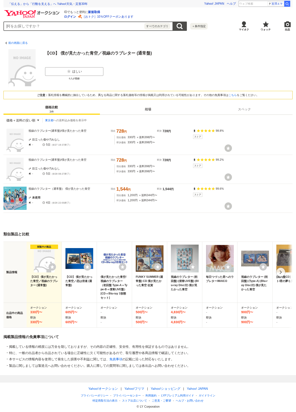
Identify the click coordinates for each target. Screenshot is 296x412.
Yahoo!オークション (103, 388)
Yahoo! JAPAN (214, 3)
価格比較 (51, 109)
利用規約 (151, 395)
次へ (280, 272)
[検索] (287, 4)
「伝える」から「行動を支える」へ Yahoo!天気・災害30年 (48, 4)
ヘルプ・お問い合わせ (190, 400)
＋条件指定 (199, 26)
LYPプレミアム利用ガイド (177, 395)
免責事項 (115, 359)
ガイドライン (207, 395)
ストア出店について (134, 400)
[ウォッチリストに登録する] (52, 267)
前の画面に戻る (18, 43)
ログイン (70, 16)
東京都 (49, 120)
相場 (148, 109)
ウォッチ (266, 29)
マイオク (244, 29)
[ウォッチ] (228, 148)
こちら (232, 95)
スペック (244, 109)
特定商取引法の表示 (104, 400)
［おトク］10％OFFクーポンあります (107, 16)
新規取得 (94, 12)
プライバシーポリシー (94, 395)
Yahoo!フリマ (134, 388)
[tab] (51, 109)
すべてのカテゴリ (157, 26)
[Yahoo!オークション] (32, 11)
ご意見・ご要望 (161, 400)
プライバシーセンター (127, 395)
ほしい (77, 71)
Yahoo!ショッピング (165, 388)
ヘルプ (231, 3)
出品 (287, 29)
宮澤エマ (277, 3)
